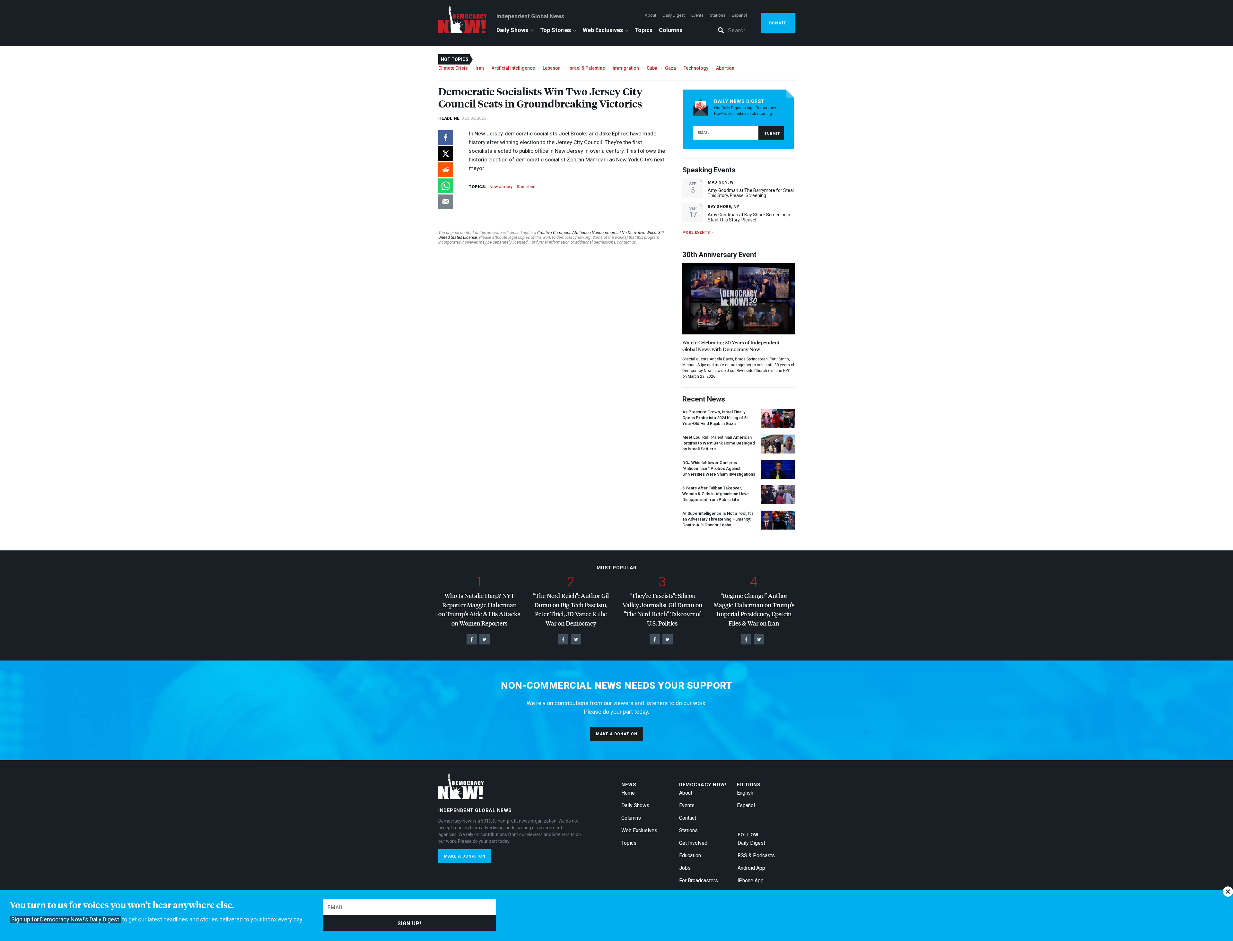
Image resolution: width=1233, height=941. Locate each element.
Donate (778, 23)
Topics (643, 30)
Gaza (670, 68)
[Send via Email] (445, 201)
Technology (696, 68)
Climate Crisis (453, 68)
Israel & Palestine (586, 68)
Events (697, 15)
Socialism (526, 186)
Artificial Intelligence (513, 68)
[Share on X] (445, 153)
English (745, 793)
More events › (697, 232)
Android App (751, 868)
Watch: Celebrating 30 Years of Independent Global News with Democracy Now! (731, 345)
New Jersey (500, 186)
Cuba (652, 68)
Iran (480, 68)
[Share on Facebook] (445, 137)
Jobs (685, 868)
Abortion (725, 68)
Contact (687, 818)
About (650, 15)
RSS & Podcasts (756, 855)
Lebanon (552, 68)
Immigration (626, 68)
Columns (670, 30)
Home (628, 793)
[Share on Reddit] (445, 169)
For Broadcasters (698, 880)
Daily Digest (674, 15)
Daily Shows (512, 30)
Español (739, 15)
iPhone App (751, 880)
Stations (717, 15)
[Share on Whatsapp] (445, 185)
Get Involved (693, 843)
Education (690, 855)
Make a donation (616, 734)
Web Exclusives (603, 30)
